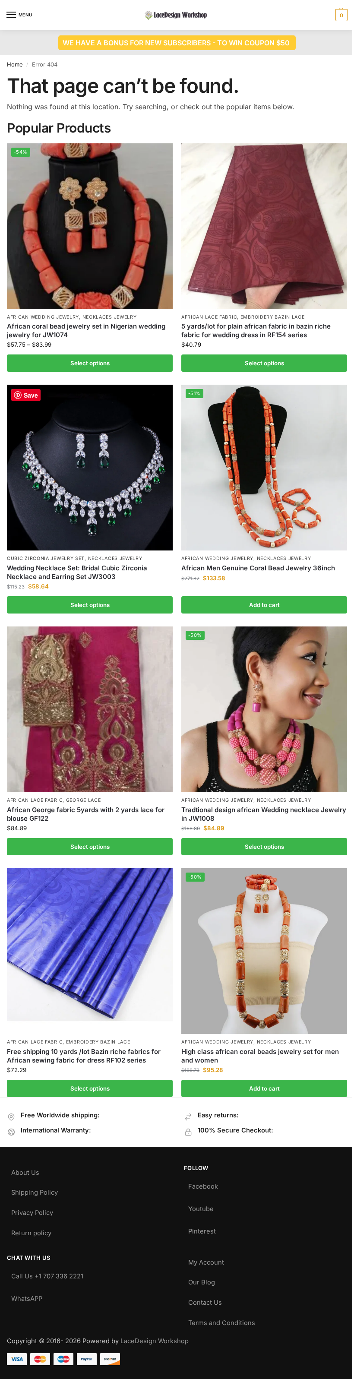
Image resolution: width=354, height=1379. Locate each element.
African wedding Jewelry (43, 317)
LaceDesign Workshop (154, 1341)
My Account (206, 1260)
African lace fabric (209, 317)
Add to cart (264, 604)
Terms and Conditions (221, 1321)
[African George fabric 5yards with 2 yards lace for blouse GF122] (90, 709)
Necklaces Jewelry (109, 317)
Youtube (201, 1207)
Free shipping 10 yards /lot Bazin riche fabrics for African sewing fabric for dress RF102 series (84, 1055)
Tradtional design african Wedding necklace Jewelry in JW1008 (263, 814)
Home (15, 64)
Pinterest (202, 1229)
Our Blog (201, 1280)
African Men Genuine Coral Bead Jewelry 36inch (258, 568)
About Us (25, 1171)
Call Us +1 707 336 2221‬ (47, 1274)
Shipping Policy (34, 1190)
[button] (340, 15)
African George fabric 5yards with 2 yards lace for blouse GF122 (85, 814)
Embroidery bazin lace (272, 317)
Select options (90, 363)
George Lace (83, 800)
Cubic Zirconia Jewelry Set (46, 558)
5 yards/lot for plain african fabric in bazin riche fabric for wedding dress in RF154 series (256, 330)
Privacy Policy (32, 1211)
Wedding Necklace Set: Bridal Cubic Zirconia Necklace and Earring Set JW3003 (77, 572)
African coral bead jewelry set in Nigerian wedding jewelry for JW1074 (86, 330)
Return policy (31, 1231)
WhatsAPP (26, 1297)
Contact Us (205, 1301)
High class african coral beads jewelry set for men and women (260, 1055)
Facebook (203, 1184)
